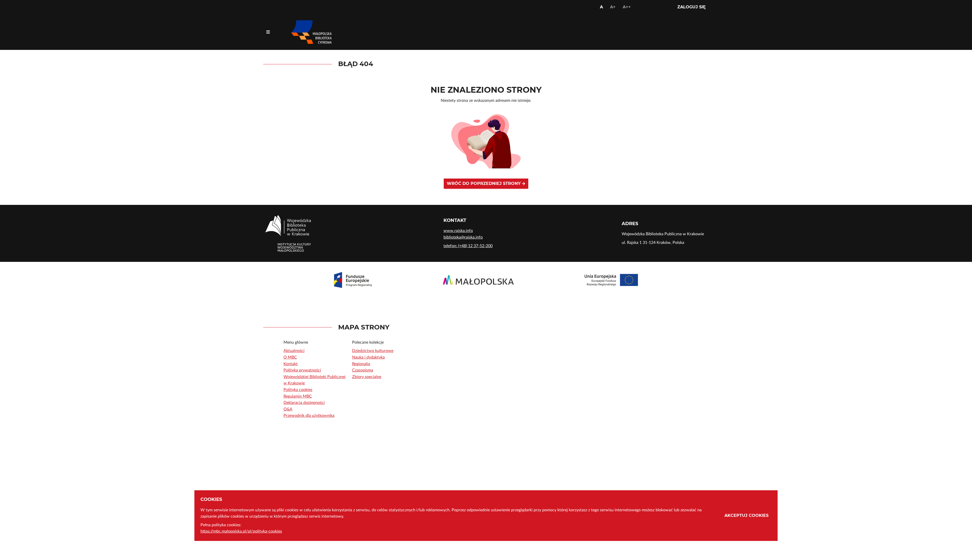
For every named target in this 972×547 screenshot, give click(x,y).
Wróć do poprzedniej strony (484, 183)
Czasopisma (362, 370)
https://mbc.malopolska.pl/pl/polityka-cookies (241, 531)
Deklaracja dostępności (304, 403)
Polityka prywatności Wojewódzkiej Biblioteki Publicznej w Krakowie (315, 376)
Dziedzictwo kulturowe (372, 351)
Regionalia (361, 364)
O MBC (290, 357)
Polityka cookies (298, 390)
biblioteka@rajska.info (463, 237)
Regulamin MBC (298, 396)
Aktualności (294, 351)
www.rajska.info (458, 231)
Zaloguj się (691, 7)
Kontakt (291, 364)
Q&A (288, 409)
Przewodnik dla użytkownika (309, 416)
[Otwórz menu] (268, 32)
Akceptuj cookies (746, 515)
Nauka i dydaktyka (368, 357)
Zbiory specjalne (366, 377)
